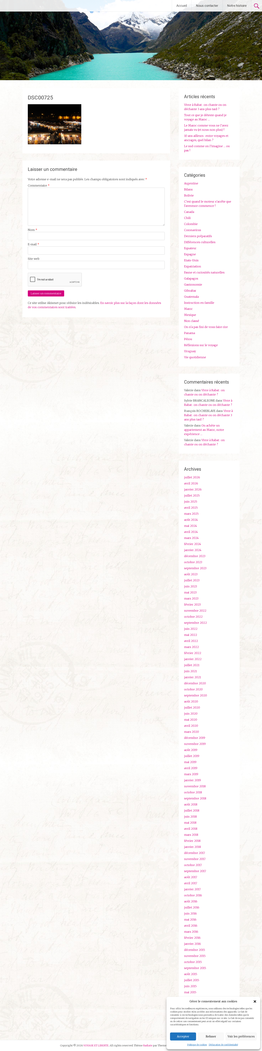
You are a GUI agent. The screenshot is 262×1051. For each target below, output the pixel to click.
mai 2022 (190, 635)
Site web (33, 258)
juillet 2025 (192, 495)
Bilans (188, 189)
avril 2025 (191, 507)
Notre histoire (237, 5)
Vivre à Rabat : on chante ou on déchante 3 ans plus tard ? (208, 415)
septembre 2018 (195, 798)
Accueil (181, 5)
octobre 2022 (193, 616)
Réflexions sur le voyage (201, 345)
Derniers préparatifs (198, 236)
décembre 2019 (194, 738)
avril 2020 (191, 725)
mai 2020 (190, 719)
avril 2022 (191, 641)
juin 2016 (190, 913)
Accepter (183, 1036)
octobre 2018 (193, 792)
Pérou (188, 339)
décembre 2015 (194, 950)
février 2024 (192, 544)
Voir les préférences (241, 1036)
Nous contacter (207, 5)
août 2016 (190, 901)
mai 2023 (190, 592)
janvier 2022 (193, 659)
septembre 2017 (195, 871)
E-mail (33, 244)
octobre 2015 (193, 962)
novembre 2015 (195, 956)
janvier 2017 (192, 889)
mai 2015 (190, 992)
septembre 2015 (195, 968)
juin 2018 (190, 816)
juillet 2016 (191, 907)
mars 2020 (191, 732)
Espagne (190, 254)
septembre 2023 (195, 568)
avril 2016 (190, 925)
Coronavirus (192, 230)
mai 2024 (190, 526)
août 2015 (190, 974)
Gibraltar (190, 290)
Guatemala (191, 296)
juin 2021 (190, 671)
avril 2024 (191, 532)
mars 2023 (191, 598)
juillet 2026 (192, 477)
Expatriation (192, 266)
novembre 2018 (195, 786)
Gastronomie (193, 284)
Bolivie (189, 195)
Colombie (191, 224)
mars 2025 (191, 513)
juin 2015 (190, 986)
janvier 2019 (192, 780)
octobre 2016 (193, 895)
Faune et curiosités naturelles (204, 272)
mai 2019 (190, 762)
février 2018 (192, 841)
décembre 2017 (194, 853)
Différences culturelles (199, 242)
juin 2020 (190, 713)
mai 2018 (190, 822)
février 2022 (192, 653)
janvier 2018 (192, 847)
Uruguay (190, 351)
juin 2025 (190, 501)
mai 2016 (190, 919)
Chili (187, 218)
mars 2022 (191, 647)
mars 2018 (191, 834)
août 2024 (191, 519)
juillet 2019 (191, 756)
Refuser (211, 1036)
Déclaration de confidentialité (223, 1044)
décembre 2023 (194, 556)
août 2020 (191, 701)
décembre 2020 (195, 683)
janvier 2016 (192, 944)
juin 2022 (190, 629)
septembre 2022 (195, 622)
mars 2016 (191, 931)
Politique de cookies (197, 1044)
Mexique (190, 315)
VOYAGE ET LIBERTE (33, 5)
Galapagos (191, 278)
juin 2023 (190, 586)
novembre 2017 (195, 859)
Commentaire (39, 185)
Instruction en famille (199, 302)
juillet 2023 (191, 580)
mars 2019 (191, 774)
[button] (255, 1001)
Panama (189, 333)
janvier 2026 (193, 489)
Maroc (188, 309)
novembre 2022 (195, 610)
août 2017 (190, 877)
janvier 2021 (192, 677)
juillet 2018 (191, 810)
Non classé (191, 321)
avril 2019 (190, 768)
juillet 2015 (191, 980)
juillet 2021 (191, 665)
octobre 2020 (193, 689)
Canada (189, 212)
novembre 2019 (195, 744)
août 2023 (190, 574)
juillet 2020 (192, 707)
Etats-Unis (191, 260)
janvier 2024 (192, 550)
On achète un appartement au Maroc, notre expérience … (204, 430)
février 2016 (192, 937)
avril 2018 (190, 828)
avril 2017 (190, 883)
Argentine (191, 183)
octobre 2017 (193, 865)
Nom (32, 230)
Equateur (190, 248)
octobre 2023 (193, 562)
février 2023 (192, 604)
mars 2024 (191, 538)
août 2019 (190, 750)
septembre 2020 (195, 695)
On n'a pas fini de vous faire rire (206, 327)
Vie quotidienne (195, 357)
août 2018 (190, 804)
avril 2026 (191, 483)
